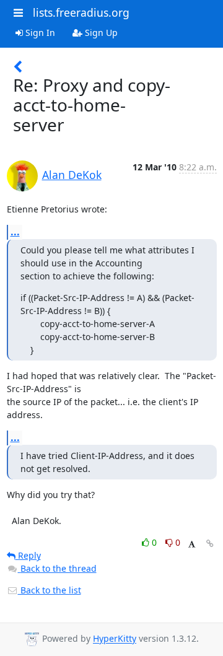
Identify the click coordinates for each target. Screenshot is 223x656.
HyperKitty (114, 639)
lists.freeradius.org (81, 12)
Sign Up (100, 32)
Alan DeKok (72, 174)
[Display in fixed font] (191, 544)
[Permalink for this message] (210, 543)
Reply (28, 555)
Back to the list (49, 590)
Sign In (39, 32)
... (15, 231)
